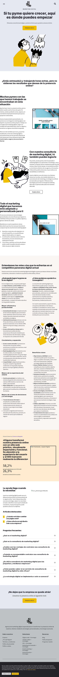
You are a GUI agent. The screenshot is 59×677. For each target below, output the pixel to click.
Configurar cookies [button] (6, 673)
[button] (55, 4)
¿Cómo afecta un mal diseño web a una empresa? (16, 522)
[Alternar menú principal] (4, 4)
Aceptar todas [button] (15, 673)
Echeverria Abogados (17, 436)
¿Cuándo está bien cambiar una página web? (16, 517)
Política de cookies (31, 669)
